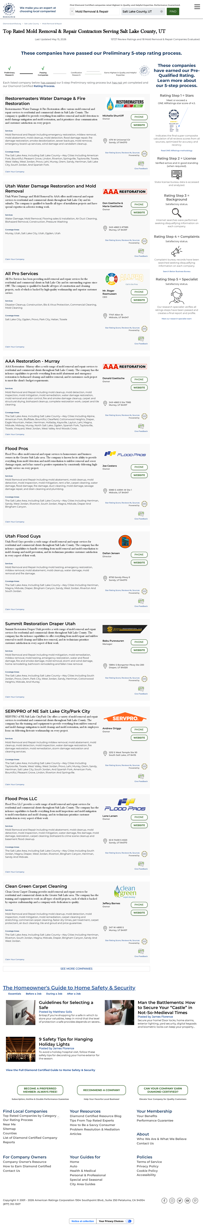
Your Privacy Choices (111, 1221)
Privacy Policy (148, 1166)
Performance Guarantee (155, 1120)
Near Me (9, 1124)
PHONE (139, 117)
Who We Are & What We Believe (162, 1139)
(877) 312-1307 (12, 1204)
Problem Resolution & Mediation (95, 1129)
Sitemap (9, 1129)
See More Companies (76, 968)
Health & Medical (83, 1171)
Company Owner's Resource (24, 1162)
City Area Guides (82, 1184)
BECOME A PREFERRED (40, 1090)
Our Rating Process (18, 1120)
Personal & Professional (88, 1175)
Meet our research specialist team (177, 319)
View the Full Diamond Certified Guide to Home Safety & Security (50, 1070)
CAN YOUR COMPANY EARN (163, 1090)
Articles (75, 1134)
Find (173, 11)
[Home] (9, 10)
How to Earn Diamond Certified (27, 1166)
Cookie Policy (147, 1171)
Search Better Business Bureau (177, 271)
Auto (73, 1166)
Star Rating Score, (122, 152)
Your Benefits (147, 1116)
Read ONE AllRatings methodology (176, 150)
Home (74, 1162)
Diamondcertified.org (12, 24)
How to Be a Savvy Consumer (92, 1125)
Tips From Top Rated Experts (92, 1120)
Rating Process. (44, 86)
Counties (10, 1133)
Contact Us (145, 1143)
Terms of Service (149, 1162)
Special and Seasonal (86, 1179)
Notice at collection (83, 1221)
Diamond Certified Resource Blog (95, 1116)
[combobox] (97, 11)
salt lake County (31, 24)
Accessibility (146, 1175)
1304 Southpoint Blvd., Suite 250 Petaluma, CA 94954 (110, 1200)
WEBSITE (139, 125)
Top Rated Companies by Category (29, 1116)
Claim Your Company (14, 172)
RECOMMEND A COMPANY (101, 1090)
